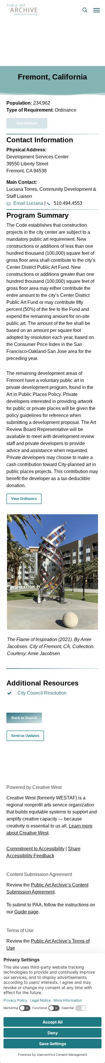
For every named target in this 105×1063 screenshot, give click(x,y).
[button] (96, 10)
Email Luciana (28, 203)
